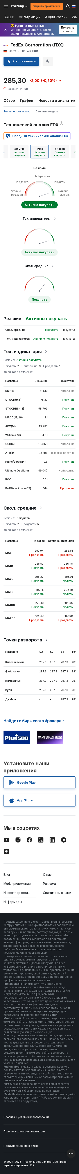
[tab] (19, 151)
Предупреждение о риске (21, 1145)
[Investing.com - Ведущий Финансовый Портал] (19, 6)
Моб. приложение (17, 883)
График (26, 100)
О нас (47, 874)
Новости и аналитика (57, 100)
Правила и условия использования (26, 1117)
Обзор (9, 100)
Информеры (13, 902)
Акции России (56, 17)
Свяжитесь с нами (57, 893)
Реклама (49, 883)
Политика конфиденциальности (24, 1131)
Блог (7, 874)
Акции (9, 17)
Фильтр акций (30, 17)
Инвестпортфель (17, 893)
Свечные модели (47, 111)
